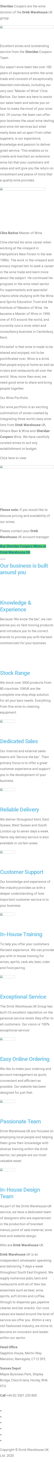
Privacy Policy (13, 1417)
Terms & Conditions (18, 1422)
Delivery (18, 1428)
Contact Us (11, 1434)
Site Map (9, 1440)
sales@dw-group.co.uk (26, 1401)
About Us (10, 1411)
